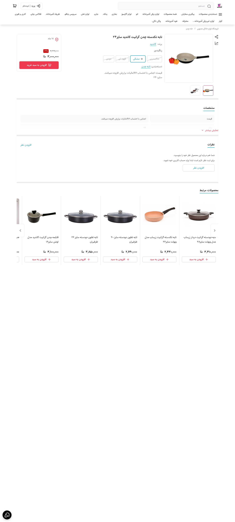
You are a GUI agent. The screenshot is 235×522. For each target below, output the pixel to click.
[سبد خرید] (15, 6)
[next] (20, 230)
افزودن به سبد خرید (37, 65)
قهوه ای (122, 59)
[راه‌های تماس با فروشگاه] (7, 514)
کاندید (153, 44)
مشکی (136, 59)
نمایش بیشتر (211, 130)
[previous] (215, 230)
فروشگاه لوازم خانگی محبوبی (207, 28)
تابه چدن (189, 28)
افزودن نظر (25, 145)
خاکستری (154, 59)
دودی (108, 59)
